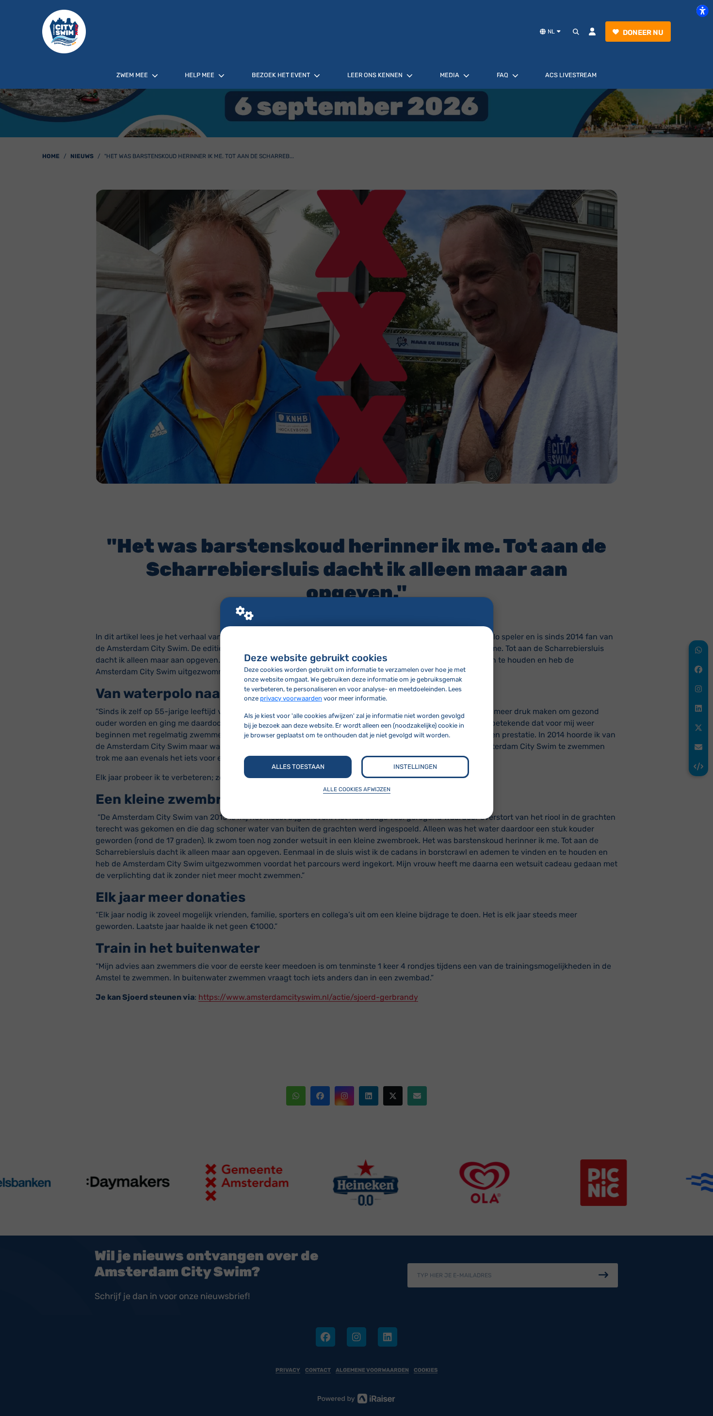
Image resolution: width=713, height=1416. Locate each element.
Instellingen (415, 766)
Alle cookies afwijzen (356, 789)
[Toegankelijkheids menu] (702, 10)
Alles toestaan (298, 766)
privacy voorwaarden (291, 698)
